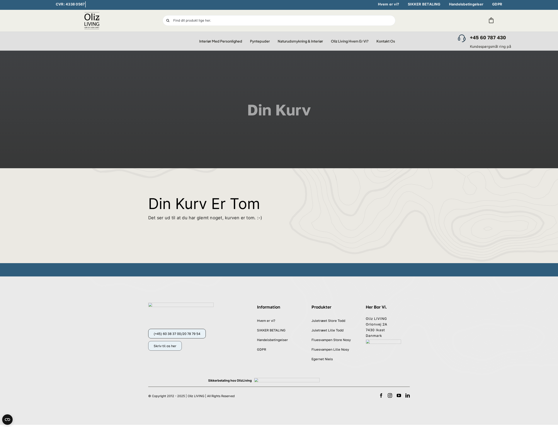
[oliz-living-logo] (92, 12)
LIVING (199, 396)
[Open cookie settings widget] (7, 419)
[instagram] (390, 395)
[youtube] (399, 395)
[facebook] (381, 395)
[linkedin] (407, 395)
